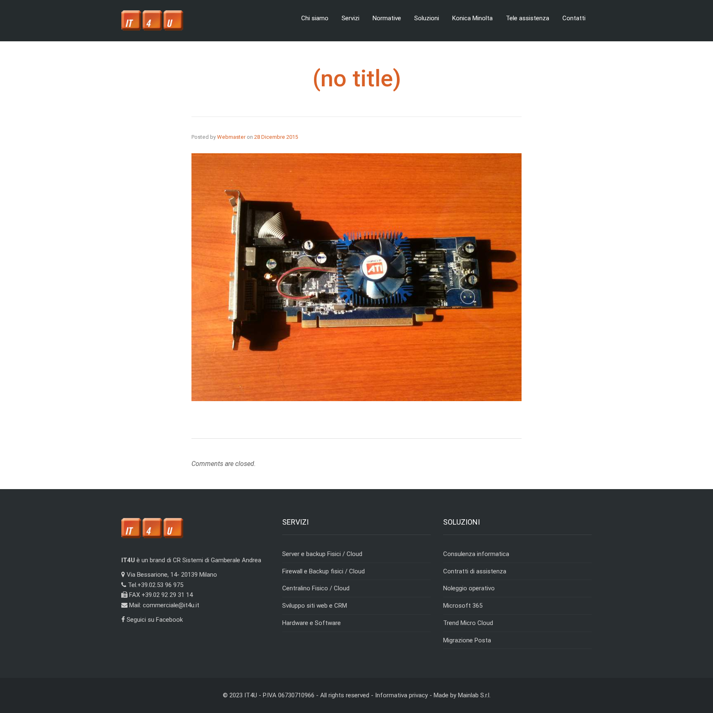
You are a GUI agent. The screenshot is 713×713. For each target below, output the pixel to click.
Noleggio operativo (469, 588)
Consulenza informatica (476, 554)
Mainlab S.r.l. (474, 695)
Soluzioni (426, 18)
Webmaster (231, 137)
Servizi (350, 18)
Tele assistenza (527, 18)
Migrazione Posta (467, 640)
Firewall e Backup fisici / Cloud (323, 571)
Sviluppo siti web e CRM (314, 605)
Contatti (574, 18)
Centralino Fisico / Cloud (315, 588)
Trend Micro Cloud (468, 623)
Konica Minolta (472, 18)
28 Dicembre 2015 (276, 137)
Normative (387, 18)
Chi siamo (314, 18)
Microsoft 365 (462, 605)
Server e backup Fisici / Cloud (322, 554)
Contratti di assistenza (474, 571)
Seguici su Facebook (154, 619)
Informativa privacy (401, 695)
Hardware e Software (311, 623)
